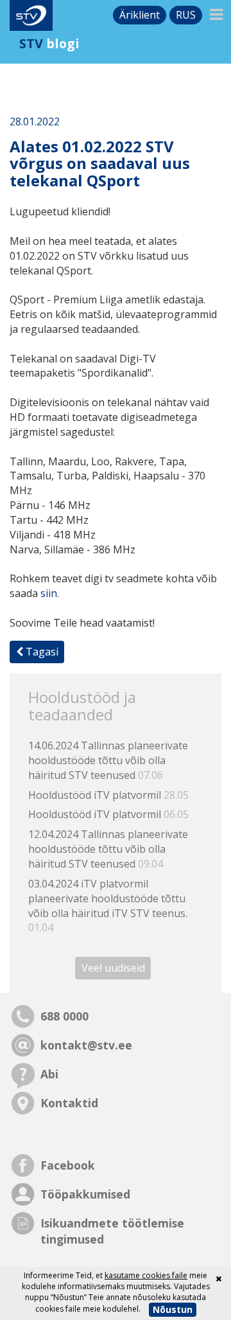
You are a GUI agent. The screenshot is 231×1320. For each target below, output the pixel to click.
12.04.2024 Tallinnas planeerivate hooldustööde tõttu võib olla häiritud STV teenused (108, 849)
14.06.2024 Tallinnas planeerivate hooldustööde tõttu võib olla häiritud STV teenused (108, 760)
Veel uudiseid (113, 968)
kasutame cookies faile (146, 1275)
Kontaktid (69, 1102)
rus (186, 15)
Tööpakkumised (85, 1194)
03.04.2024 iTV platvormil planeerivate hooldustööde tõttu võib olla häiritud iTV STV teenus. (107, 906)
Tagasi (40, 652)
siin (48, 593)
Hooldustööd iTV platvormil (108, 795)
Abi (49, 1074)
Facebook (67, 1165)
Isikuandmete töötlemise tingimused (112, 1231)
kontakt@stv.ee (86, 1045)
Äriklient (139, 15)
